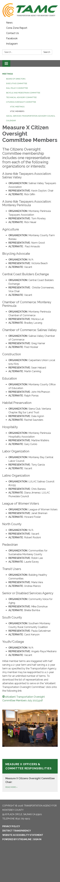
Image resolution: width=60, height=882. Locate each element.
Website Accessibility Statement (22, 835)
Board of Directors (15, 79)
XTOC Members (17, 111)
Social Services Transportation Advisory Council (30, 116)
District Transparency (16, 830)
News (9, 22)
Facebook (12, 38)
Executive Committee (16, 83)
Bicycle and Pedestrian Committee (23, 93)
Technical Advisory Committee (21, 97)
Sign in (37, 839)
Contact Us (12, 33)
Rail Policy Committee (17, 88)
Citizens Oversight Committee (21, 102)
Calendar (11, 120)
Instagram (12, 43)
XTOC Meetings (17, 107)
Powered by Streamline (17, 839)
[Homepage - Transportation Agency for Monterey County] (30, 10)
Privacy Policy (11, 826)
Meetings (7, 74)
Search (46, 52)
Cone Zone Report (16, 27)
